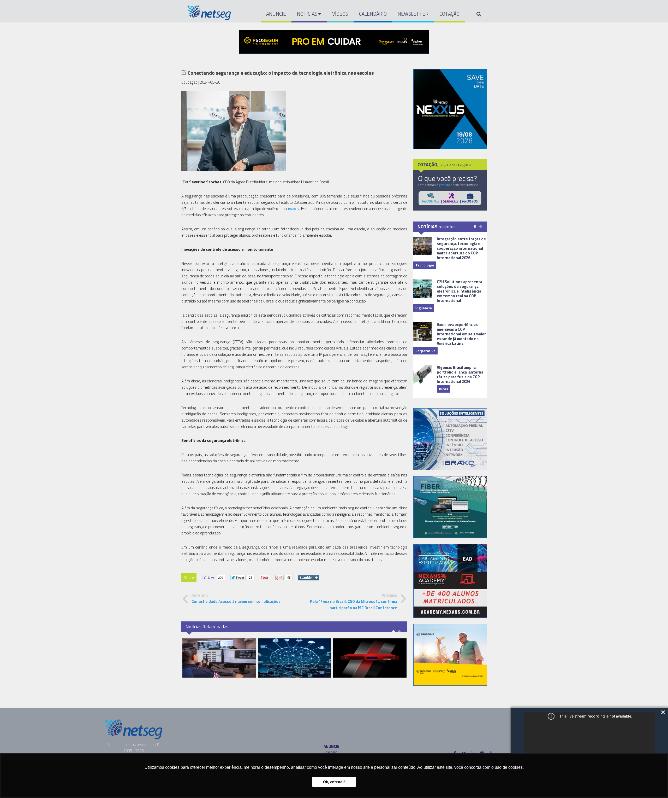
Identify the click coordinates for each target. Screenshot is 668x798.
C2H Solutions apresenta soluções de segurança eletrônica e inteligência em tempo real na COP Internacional (459, 291)
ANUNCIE (276, 14)
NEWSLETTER (413, 14)
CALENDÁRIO (373, 14)
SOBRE (331, 753)
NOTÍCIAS (307, 14)
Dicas (443, 389)
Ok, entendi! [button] (334, 782)
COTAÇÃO (449, 14)
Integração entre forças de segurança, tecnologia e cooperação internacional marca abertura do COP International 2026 (461, 248)
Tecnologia (424, 265)
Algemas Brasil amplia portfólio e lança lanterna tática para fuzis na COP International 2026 (460, 374)
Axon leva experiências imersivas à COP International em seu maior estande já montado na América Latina (461, 334)
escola (294, 209)
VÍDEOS (340, 14)
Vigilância (423, 308)
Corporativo (425, 350)
